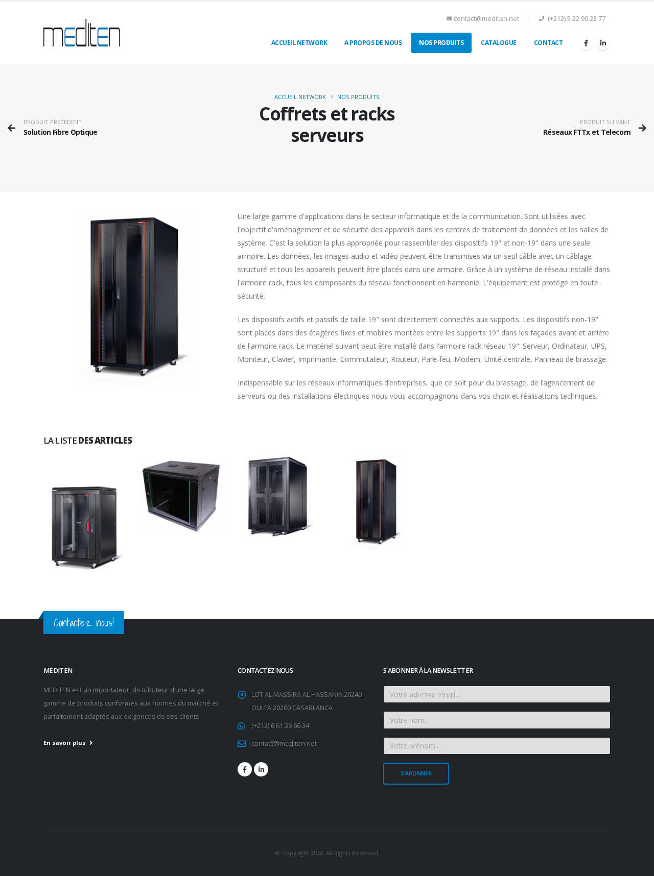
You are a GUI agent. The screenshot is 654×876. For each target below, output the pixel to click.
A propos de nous (373, 42)
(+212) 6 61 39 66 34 (280, 725)
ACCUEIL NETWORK (299, 42)
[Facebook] (586, 43)
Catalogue (499, 42)
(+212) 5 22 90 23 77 (575, 18)
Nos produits (441, 42)
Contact (548, 42)
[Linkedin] (603, 43)
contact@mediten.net (486, 18)
